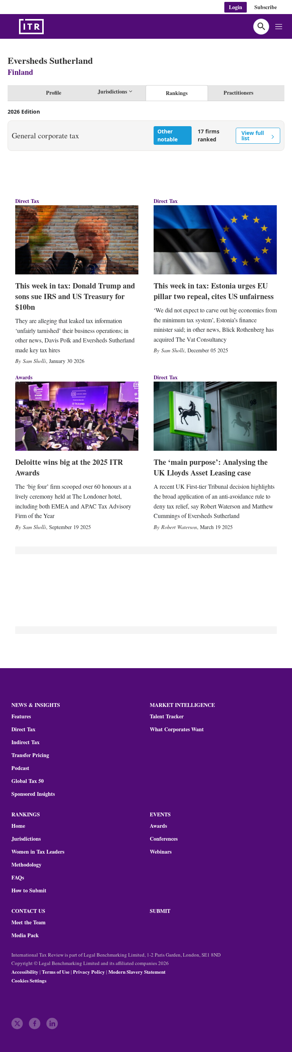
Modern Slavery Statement (136, 971)
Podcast (20, 768)
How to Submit (28, 890)
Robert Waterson (179, 527)
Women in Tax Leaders (37, 851)
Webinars (160, 851)
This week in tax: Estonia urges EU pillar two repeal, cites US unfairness (214, 291)
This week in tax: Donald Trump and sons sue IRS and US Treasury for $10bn (75, 296)
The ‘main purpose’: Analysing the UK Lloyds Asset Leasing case (211, 467)
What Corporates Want (177, 729)
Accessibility (24, 971)
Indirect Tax (25, 742)
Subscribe (265, 7)
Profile (53, 93)
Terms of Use (56, 971)
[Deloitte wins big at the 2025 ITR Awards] (76, 416)
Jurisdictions (26, 838)
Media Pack (25, 935)
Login (235, 7)
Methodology (26, 864)
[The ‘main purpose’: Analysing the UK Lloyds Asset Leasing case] (215, 416)
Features (21, 716)
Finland (20, 72)
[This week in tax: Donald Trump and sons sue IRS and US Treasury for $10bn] (76, 239)
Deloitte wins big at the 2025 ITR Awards (69, 467)
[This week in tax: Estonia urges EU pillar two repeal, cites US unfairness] (215, 239)
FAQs (17, 877)
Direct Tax (27, 201)
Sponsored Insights (33, 794)
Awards (158, 826)
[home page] (49, 26)
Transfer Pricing (30, 755)
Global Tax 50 (27, 781)
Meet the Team (28, 922)
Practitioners (238, 93)
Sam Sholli (34, 360)
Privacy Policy (89, 971)
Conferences (164, 838)
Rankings (176, 93)
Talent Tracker (167, 716)
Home (18, 826)
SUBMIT (160, 911)
